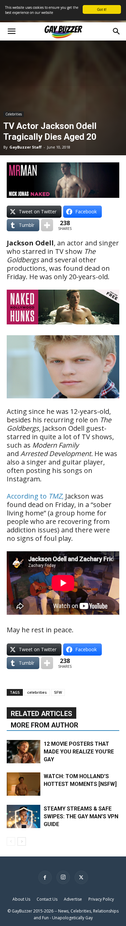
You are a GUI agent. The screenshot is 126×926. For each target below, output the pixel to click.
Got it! (102, 9)
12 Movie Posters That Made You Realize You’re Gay (79, 752)
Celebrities (13, 114)
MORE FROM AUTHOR (44, 725)
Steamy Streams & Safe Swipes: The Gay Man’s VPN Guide (81, 816)
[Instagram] (63, 877)
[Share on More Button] (47, 225)
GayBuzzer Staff (25, 147)
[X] (81, 877)
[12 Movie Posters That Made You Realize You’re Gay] (23, 751)
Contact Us (47, 899)
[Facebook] (45, 877)
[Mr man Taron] (63, 329)
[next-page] (21, 841)
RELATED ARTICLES (41, 714)
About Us (21, 899)
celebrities (37, 692)
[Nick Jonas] (63, 180)
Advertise (73, 899)
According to (35, 496)
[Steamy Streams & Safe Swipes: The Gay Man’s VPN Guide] (23, 816)
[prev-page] (11, 841)
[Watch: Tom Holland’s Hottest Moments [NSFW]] (23, 784)
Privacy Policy (101, 899)
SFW (58, 692)
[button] (11, 31)
